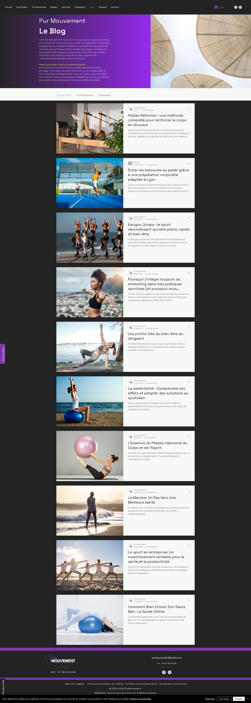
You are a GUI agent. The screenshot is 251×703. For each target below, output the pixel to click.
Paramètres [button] (210, 699)
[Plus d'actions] (189, 108)
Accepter (239, 699)
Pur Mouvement (85, 95)
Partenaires (105, 95)
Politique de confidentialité (140, 699)
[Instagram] (240, 7)
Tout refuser (224, 699)
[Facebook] (235, 7)
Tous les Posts (63, 95)
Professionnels (3, 689)
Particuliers (3, 354)
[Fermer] (247, 699)
